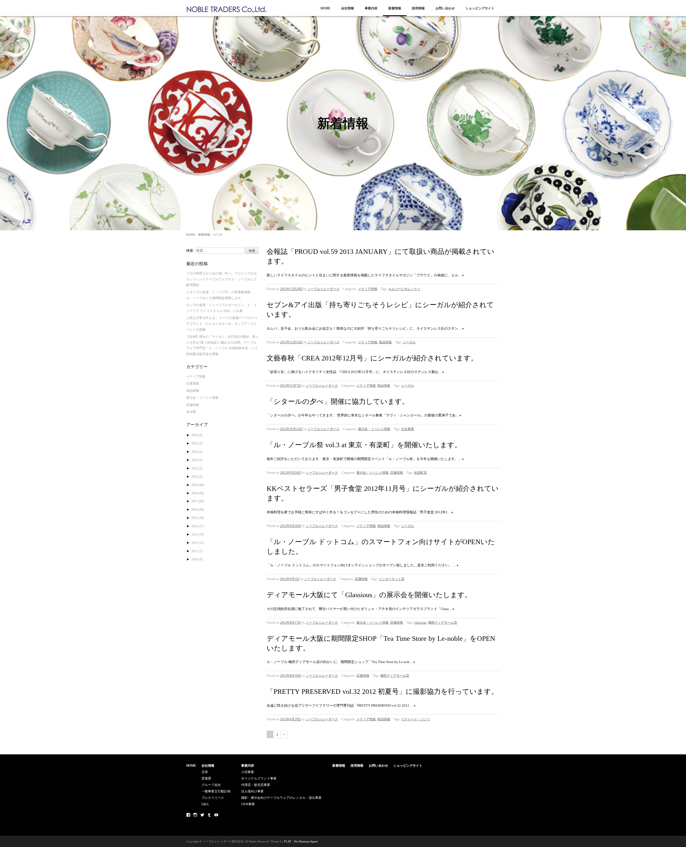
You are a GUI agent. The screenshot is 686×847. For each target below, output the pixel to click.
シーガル (409, 342)
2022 (196, 468)
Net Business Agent (306, 841)
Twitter (202, 815)
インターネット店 (391, 579)
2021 (196, 477)
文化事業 (407, 429)
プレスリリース (213, 798)
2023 (196, 460)
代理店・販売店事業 (255, 785)
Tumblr (209, 815)
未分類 (191, 412)
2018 (197, 493)
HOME (325, 8)
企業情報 (192, 383)
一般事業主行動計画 (216, 791)
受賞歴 (206, 778)
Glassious (420, 622)
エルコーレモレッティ (404, 289)
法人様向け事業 (252, 791)
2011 (196, 551)
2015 (197, 518)
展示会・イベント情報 (374, 429)
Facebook (188, 815)
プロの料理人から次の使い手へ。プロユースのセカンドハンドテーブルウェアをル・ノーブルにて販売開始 (221, 279)
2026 (196, 435)
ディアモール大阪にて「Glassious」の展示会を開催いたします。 (369, 595)
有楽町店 (420, 473)
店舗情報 (396, 473)
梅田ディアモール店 (442, 622)
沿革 (205, 772)
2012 (197, 543)
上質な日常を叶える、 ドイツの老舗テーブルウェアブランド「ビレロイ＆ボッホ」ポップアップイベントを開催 (222, 323)
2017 (197, 501)
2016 (197, 509)
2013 (197, 534)
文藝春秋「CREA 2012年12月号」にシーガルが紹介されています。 (372, 358)
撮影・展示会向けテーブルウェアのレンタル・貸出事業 (281, 798)
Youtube (216, 815)
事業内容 (371, 8)
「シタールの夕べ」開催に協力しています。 (338, 401)
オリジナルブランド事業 (259, 778)
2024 (196, 452)
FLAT (287, 841)
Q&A (205, 804)
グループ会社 (211, 785)
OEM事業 (248, 804)
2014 (197, 526)
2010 (196, 559)
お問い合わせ (445, 8)
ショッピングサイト (479, 8)
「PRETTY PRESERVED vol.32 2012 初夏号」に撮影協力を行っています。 (382, 691)
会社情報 (347, 8)
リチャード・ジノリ (415, 719)
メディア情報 (367, 289)
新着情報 (394, 8)
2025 (196, 443)
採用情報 (418, 8)
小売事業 (247, 772)
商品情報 (385, 342)
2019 (197, 485)
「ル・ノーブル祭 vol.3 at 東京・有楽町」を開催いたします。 (364, 445)
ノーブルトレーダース (323, 289)
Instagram (195, 815)
